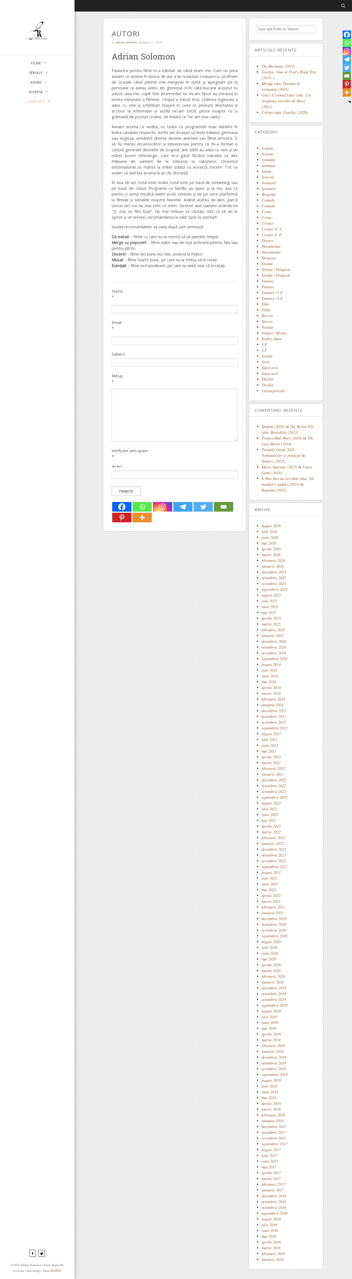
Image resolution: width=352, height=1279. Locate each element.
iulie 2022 (269, 808)
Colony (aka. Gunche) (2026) (285, 112)
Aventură (269, 182)
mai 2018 (269, 1097)
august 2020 (271, 941)
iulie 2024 (269, 670)
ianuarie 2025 (273, 635)
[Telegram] (183, 507)
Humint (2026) (273, 426)
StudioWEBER (52, 1271)
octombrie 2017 (274, 1138)
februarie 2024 (273, 699)
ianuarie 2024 (273, 704)
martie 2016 (271, 1247)
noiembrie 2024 (274, 647)
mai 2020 (269, 959)
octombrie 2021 (274, 860)
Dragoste (269, 257)
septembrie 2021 (274, 866)
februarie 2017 (273, 1184)
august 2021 (271, 872)
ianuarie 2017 (273, 1190)
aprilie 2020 (271, 964)
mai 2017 (269, 1167)
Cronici (268, 223)
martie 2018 (271, 1109)
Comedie (268, 200)
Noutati (267, 327)
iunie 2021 (270, 883)
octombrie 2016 (274, 1207)
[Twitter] (203, 507)
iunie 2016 (270, 1230)
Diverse (268, 240)
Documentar (271, 246)
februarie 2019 (273, 1045)
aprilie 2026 (271, 548)
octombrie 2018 (274, 1068)
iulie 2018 (269, 1086)
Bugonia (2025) (274, 490)
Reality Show (272, 338)
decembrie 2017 (274, 1126)
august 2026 (271, 525)
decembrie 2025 (274, 572)
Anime (266, 171)
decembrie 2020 (274, 918)
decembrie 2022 (274, 780)
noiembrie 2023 (274, 716)
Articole (268, 177)
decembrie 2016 (274, 1195)
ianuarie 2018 (273, 1120)
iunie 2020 (270, 953)
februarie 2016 (273, 1253)
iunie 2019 (270, 1022)
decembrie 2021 (274, 849)
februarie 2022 (273, 837)
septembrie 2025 (274, 589)
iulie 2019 (269, 1016)
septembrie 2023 (274, 728)
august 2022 (271, 803)
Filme (266, 309)
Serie (266, 361)
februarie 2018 (273, 1115)
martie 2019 (271, 1039)
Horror (267, 315)
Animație (269, 165)
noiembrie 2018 (274, 1063)
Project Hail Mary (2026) (282, 438)
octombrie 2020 (274, 930)
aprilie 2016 (271, 1242)
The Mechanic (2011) (278, 66)
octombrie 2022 (274, 791)
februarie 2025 (273, 629)
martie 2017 (271, 1178)
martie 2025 (271, 624)
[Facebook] (121, 507)
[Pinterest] (121, 517)
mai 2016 (269, 1236)
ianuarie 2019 (273, 1051)
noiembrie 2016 (274, 1201)
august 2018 (271, 1080)
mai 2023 (269, 751)
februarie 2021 (273, 907)
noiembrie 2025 (274, 577)
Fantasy (268, 281)
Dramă (267, 263)
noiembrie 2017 (274, 1132)
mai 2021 (269, 889)
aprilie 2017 (271, 1172)
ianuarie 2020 (273, 982)
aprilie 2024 (271, 687)
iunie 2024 (270, 676)
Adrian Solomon (126, 42)
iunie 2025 (270, 606)
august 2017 (271, 1149)
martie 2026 (271, 554)
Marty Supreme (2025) (279, 467)
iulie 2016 (269, 1224)
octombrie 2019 (274, 999)
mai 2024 (269, 681)
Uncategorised (273, 390)
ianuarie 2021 (273, 912)
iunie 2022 (270, 814)
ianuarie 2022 (273, 843)
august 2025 (271, 595)
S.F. (265, 344)
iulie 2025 (269, 600)
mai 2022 (269, 820)
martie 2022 (271, 832)
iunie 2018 (270, 1091)
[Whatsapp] (142, 507)
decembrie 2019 (274, 987)
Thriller (268, 379)
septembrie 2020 (274, 935)
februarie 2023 (273, 768)
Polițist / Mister (274, 333)
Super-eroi (270, 367)
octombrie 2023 (274, 722)
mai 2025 (269, 612)
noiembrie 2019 (274, 993)
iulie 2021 (269, 878)
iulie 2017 (269, 1155)
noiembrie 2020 (274, 924)
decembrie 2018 (274, 1057)
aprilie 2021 (271, 895)
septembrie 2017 (274, 1143)
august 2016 (271, 1219)
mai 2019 (269, 1028)
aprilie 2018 (271, 1103)
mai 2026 (269, 543)
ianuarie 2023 (273, 774)
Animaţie (269, 159)
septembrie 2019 (274, 1005)
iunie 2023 (270, 745)
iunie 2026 (270, 537)
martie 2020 (271, 970)
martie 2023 (271, 762)
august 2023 (271, 733)
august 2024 (271, 664)
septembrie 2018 (274, 1074)
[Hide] (350, 102)
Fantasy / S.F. (273, 292)
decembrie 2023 (274, 710)
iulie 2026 (269, 531)
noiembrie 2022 (274, 785)
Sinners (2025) (273, 461)
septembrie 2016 (274, 1213)
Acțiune (267, 154)
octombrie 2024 (274, 652)
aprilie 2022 (271, 826)
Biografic (269, 194)
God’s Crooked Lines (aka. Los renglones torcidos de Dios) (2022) (286, 100)
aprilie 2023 (271, 756)
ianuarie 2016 (273, 1259)
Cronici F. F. (272, 234)
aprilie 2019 (271, 1034)
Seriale (267, 356)
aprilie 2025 (271, 618)
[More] (142, 517)
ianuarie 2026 (273, 566)
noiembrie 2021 (274, 855)
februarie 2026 (273, 560)
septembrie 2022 (274, 797)
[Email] (223, 507)
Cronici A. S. (272, 229)
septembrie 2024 (274, 658)
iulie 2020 (269, 947)
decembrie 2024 (274, 641)
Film (265, 304)
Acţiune (267, 148)
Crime (266, 211)
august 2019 (271, 1011)
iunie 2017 (270, 1161)
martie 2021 (271, 901)
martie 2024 (271, 693)
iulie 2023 (269, 739)
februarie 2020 (273, 976)
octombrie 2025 (274, 583)
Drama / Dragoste (276, 269)
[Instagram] (162, 507)
